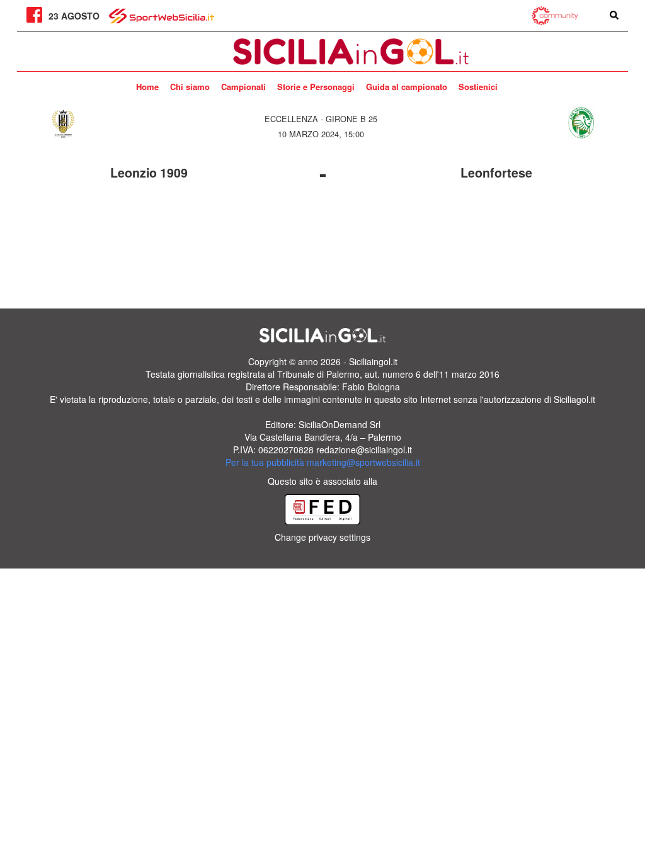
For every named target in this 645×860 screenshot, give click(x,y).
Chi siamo (190, 87)
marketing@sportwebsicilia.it (363, 462)
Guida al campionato (406, 87)
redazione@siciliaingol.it (364, 449)
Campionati (243, 87)
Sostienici (478, 87)
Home (147, 87)
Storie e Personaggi (316, 87)
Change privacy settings (322, 537)
